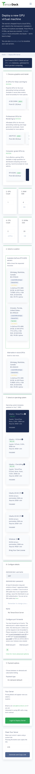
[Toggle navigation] (30, 4)
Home (4, 55)
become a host (16, 41)
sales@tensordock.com (20, 706)
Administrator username (14, 572)
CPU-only (8, 63)
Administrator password (14, 581)
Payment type (10, 677)
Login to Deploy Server (17, 720)
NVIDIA (8, 84)
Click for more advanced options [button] (17, 654)
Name (8, 609)
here (17, 598)
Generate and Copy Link (17, 755)
